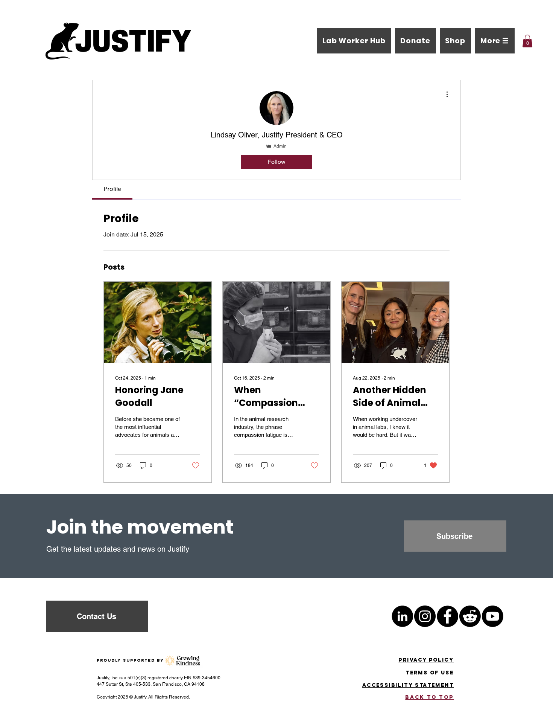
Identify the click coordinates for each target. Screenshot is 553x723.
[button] (494, 41)
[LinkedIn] (402, 616)
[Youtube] (492, 616)
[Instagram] (425, 616)
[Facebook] (447, 616)
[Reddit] (470, 616)
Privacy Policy (426, 660)
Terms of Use (430, 673)
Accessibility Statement (408, 685)
